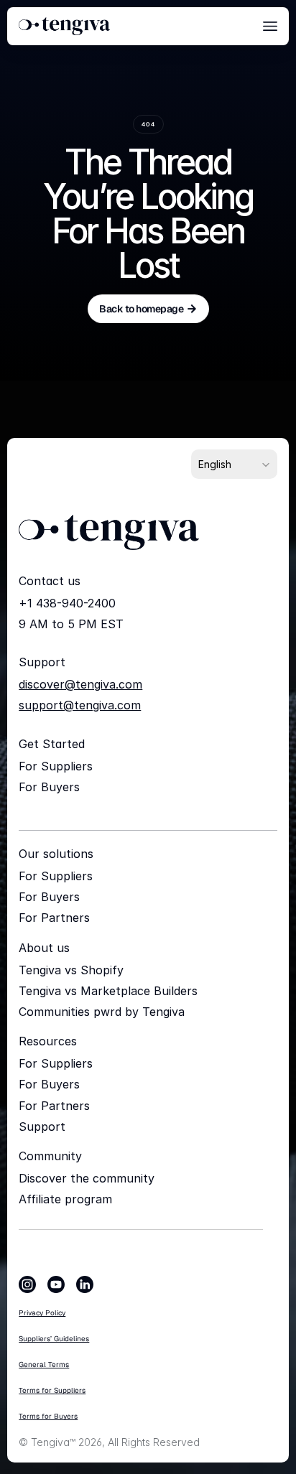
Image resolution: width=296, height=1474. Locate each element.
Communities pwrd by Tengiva (102, 1011)
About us (44, 948)
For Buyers (49, 787)
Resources (48, 1041)
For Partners (54, 917)
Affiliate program (65, 1199)
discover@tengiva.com (80, 684)
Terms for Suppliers (52, 1390)
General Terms (44, 1364)
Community (50, 1156)
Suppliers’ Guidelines (54, 1338)
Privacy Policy (42, 1312)
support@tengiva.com (80, 705)
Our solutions (56, 853)
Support (42, 1126)
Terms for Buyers (48, 1416)
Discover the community (86, 1178)
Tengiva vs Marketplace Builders (108, 991)
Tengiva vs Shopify (71, 970)
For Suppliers (56, 766)
